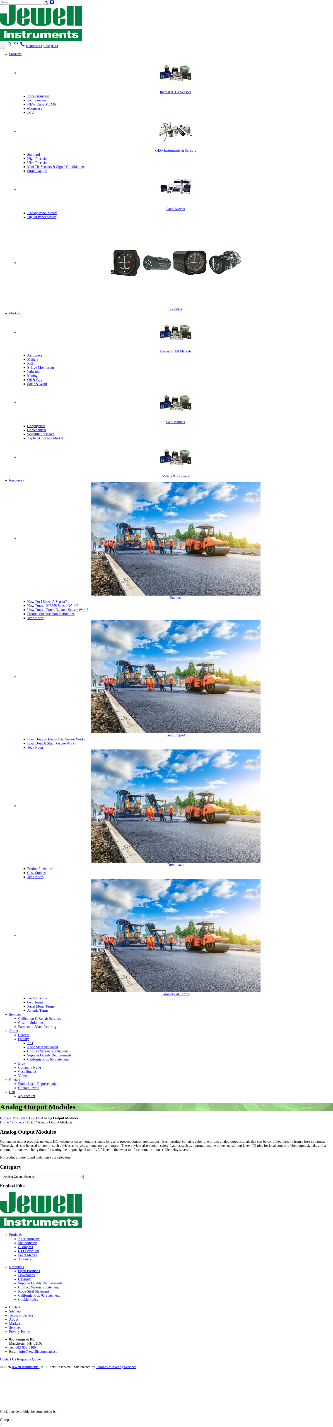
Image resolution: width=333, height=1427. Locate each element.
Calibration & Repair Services (39, 1018)
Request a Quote (38, 46)
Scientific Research (41, 434)
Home (4, 1118)
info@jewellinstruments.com (39, 1351)
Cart (12, 1092)
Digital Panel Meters (41, 217)
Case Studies (36, 873)
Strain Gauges (37, 171)
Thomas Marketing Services (116, 1367)
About (13, 1031)
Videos (23, 1075)
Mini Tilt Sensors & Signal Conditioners (55, 167)
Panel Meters (27, 1255)
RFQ (54, 46)
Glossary (24, 1279)
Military (33, 359)
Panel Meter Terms (40, 1006)
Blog (21, 1063)
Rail (30, 363)
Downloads (26, 1275)
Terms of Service (21, 1315)
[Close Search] (52, 2)
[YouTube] (58, 1403)
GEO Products (28, 1251)
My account (26, 1096)
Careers (23, 1035)
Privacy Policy (19, 1332)
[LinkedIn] (12, 1403)
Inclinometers (36, 100)
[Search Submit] (46, 2)
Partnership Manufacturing (37, 1027)
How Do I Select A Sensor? (47, 601)
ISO (30, 1043)
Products (15, 54)
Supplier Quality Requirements (49, 1055)
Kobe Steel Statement (42, 1047)
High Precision (37, 158)
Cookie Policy (28, 1299)
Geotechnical (36, 430)
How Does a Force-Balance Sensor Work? (57, 610)
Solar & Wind (37, 384)
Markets (15, 313)
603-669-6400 (25, 1347)
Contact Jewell (28, 1088)
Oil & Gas (34, 380)
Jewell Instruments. (25, 1367)
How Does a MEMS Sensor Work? (52, 606)
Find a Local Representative (38, 1084)
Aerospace (34, 355)
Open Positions (29, 1271)
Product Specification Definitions (51, 614)
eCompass (34, 108)
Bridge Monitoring (40, 367)
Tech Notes (35, 618)
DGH (33, 1118)
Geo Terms (35, 1002)
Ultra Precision (37, 163)
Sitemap (15, 1311)
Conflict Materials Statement (47, 1051)
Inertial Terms (37, 998)
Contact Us (8, 1359)
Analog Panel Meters (42, 213)
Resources (16, 480)
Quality (23, 1039)
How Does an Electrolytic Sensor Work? (56, 739)
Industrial (34, 372)
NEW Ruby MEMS (41, 104)
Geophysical (36, 426)
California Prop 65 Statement (48, 1059)
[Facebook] (35, 1403)
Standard (33, 154)
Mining (32, 376)
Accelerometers (38, 96)
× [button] (1, 1424)
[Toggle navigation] (3, 46)
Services (15, 1014)
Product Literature (40, 869)
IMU (30, 112)
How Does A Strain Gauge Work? (51, 743)
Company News (29, 1067)
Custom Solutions (30, 1023)
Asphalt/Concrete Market (45, 438)
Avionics (24, 1259)
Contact (14, 1080)
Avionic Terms (37, 1010)
